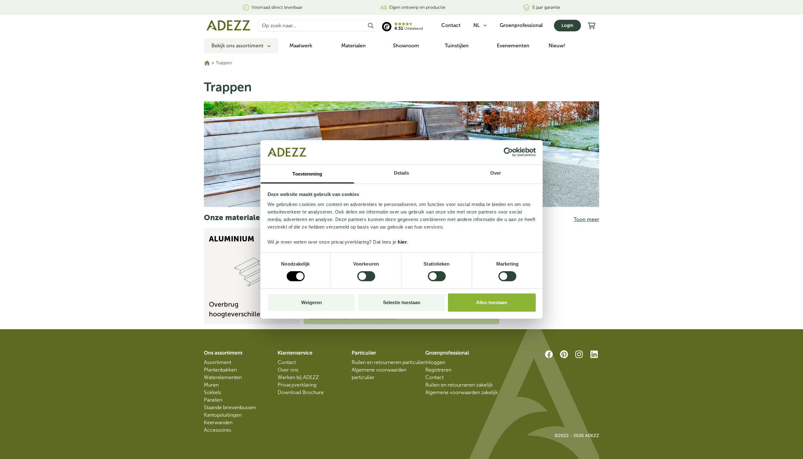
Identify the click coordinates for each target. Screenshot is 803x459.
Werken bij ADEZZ (298, 377)
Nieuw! (557, 46)
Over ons (288, 370)
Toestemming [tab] (307, 174)
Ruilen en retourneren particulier (388, 362)
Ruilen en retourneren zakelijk (459, 385)
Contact (287, 362)
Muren (211, 385)
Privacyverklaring (297, 385)
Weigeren (311, 302)
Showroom (406, 46)
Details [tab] (401, 173)
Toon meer (586, 219)
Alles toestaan (491, 302)
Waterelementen (223, 377)
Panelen (213, 400)
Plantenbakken (220, 370)
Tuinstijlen (457, 46)
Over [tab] (495, 173)
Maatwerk (301, 46)
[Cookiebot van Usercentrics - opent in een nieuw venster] (508, 152)
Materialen (353, 46)
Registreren (438, 370)
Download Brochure (301, 392)
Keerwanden (218, 422)
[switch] (366, 276)
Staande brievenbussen (230, 407)
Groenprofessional (521, 25)
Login (567, 25)
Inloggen (435, 362)
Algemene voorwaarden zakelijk (461, 392)
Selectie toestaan (401, 302)
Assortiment (217, 362)
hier (402, 242)
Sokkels (212, 392)
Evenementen (513, 46)
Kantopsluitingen (223, 415)
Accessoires (217, 430)
